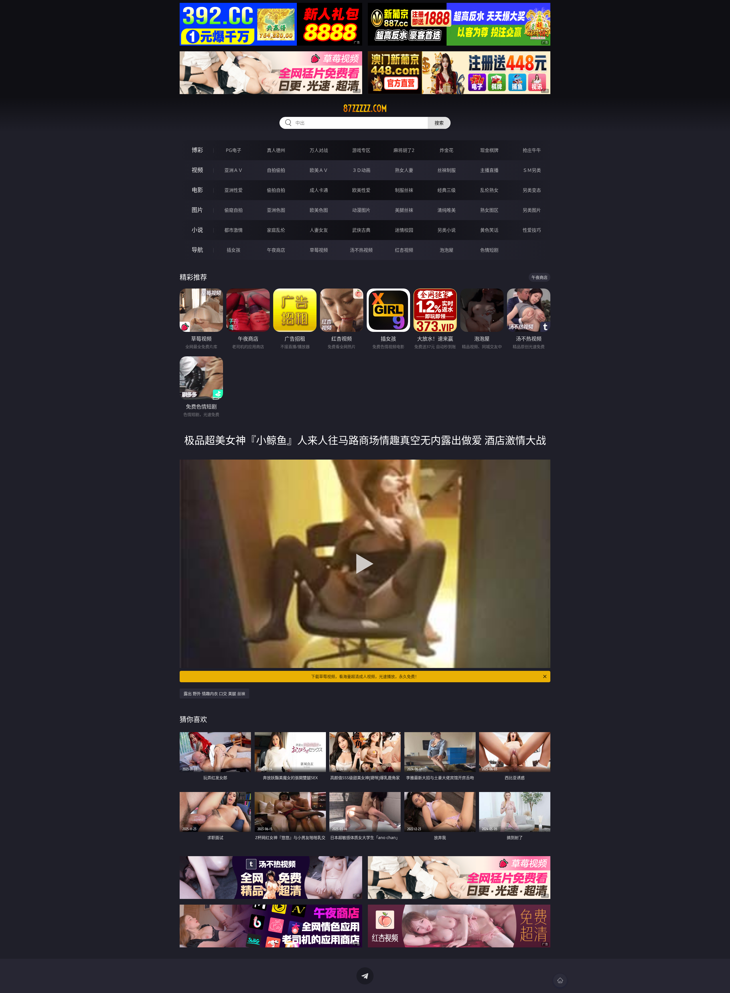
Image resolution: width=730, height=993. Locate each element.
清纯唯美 (446, 210)
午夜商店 (276, 250)
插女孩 (233, 250)
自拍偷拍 (276, 170)
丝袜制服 (446, 170)
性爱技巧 (532, 230)
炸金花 (446, 150)
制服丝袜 (404, 190)
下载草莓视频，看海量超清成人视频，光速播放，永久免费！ (365, 676)
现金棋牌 (489, 150)
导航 (197, 250)
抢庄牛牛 (532, 150)
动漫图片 (361, 210)
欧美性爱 (361, 190)
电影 (197, 190)
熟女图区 (489, 210)
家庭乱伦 (276, 230)
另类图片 (532, 210)
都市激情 (233, 230)
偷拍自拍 (276, 190)
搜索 (439, 123)
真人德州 (276, 150)
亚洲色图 (276, 210)
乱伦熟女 (489, 190)
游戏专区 (361, 150)
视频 (197, 170)
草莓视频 (319, 250)
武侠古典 (361, 230)
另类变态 (532, 190)
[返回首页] (560, 980)
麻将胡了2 (404, 150)
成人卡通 (319, 190)
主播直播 (489, 170)
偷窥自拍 (233, 210)
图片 (197, 210)
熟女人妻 (404, 170)
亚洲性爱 (233, 190)
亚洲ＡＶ (233, 170)
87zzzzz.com (365, 108)
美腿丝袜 (404, 210)
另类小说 (446, 230)
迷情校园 (404, 230)
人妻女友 (319, 230)
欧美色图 (319, 210)
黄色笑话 (489, 230)
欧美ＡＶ (319, 170)
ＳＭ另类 (532, 170)
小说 (197, 230)
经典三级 (446, 190)
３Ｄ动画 (361, 170)
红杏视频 (404, 250)
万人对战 (319, 150)
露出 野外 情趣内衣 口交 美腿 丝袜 (214, 693)
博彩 (197, 150)
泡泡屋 (446, 250)
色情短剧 (489, 250)
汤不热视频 (361, 250)
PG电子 (233, 150)
